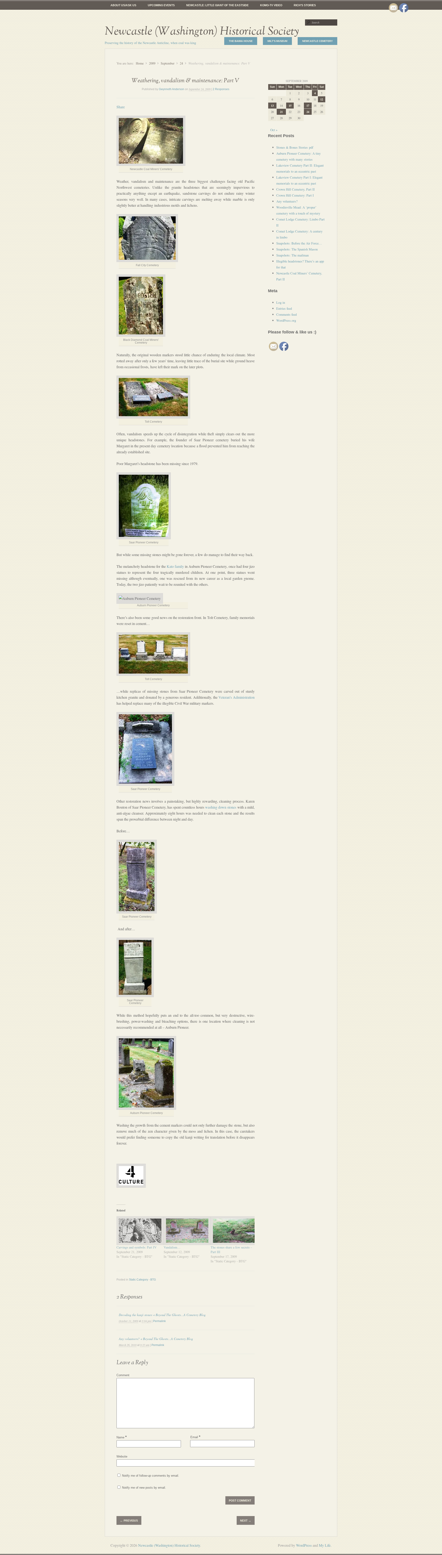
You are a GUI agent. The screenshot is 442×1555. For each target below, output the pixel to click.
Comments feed (286, 314)
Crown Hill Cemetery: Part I (295, 195)
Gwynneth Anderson (171, 89)
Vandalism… (172, 1247)
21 (281, 112)
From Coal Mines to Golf (129, 13)
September (167, 63)
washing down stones (220, 807)
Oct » (273, 130)
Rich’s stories (305, 5)
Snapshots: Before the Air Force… (299, 243)
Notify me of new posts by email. (144, 1487)
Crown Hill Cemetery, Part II (295, 189)
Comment (122, 1375)
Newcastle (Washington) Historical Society (202, 31)
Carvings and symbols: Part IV (136, 1247)
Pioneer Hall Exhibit (251, 13)
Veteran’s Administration (236, 697)
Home (140, 63)
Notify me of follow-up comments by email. (150, 1475)
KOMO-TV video (271, 5)
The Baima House (241, 41)
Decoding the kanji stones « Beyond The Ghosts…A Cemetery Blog (162, 1315)
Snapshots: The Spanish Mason (297, 249)
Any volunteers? (286, 201)
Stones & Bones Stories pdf (294, 147)
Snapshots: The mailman (292, 255)
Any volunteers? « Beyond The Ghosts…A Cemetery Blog (156, 1339)
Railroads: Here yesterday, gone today (191, 13)
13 (272, 105)
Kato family (175, 566)
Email (195, 1437)
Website (121, 1456)
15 (290, 105)
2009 (152, 63)
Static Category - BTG (142, 1279)
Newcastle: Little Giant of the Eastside (217, 5)
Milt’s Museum (277, 41)
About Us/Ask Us (123, 5)
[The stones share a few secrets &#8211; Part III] (232, 1230)
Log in (280, 302)
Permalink (159, 1321)
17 (307, 105)
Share (120, 106)
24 (181, 63)
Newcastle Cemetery (317, 41)
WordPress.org (286, 320)
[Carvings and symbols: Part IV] (137, 1230)
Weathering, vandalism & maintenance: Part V (185, 81)
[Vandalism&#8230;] (185, 1230)
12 (321, 99)
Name (121, 1437)
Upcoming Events (161, 5)
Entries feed (284, 308)
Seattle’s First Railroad (297, 13)
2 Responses (221, 89)
